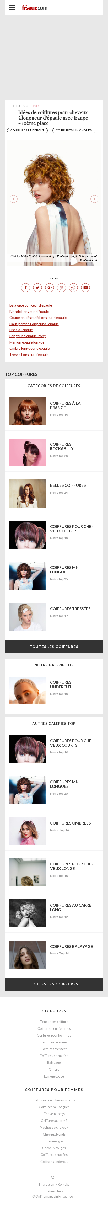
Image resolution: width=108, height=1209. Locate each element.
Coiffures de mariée (54, 1056)
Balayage (54, 1063)
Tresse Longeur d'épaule (28, 354)
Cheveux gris (54, 1141)
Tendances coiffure (54, 1022)
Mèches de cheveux (54, 1127)
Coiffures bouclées (54, 1155)
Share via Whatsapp (73, 287)
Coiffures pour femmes (54, 1029)
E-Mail (85, 287)
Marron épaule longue (26, 342)
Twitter (37, 287)
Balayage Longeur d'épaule (30, 305)
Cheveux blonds (54, 1134)
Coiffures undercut (27, 130)
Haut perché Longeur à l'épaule (34, 323)
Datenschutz (54, 1191)
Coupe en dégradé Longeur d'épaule (38, 317)
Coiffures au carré (54, 1121)
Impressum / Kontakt (54, 1184)
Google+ (49, 287)
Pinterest (61, 287)
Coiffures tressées (54, 1049)
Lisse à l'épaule (21, 330)
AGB (54, 1178)
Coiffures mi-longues (74, 130)
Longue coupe (54, 1076)
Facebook (25, 287)
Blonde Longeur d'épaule (29, 311)
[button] (94, 199)
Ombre (54, 1069)
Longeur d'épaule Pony (27, 336)
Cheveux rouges (54, 1148)
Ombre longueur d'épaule (29, 348)
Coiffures (54, 1011)
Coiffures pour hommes (54, 1035)
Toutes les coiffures (54, 646)
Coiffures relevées (54, 1042)
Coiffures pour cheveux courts (54, 1100)
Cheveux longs (54, 1114)
